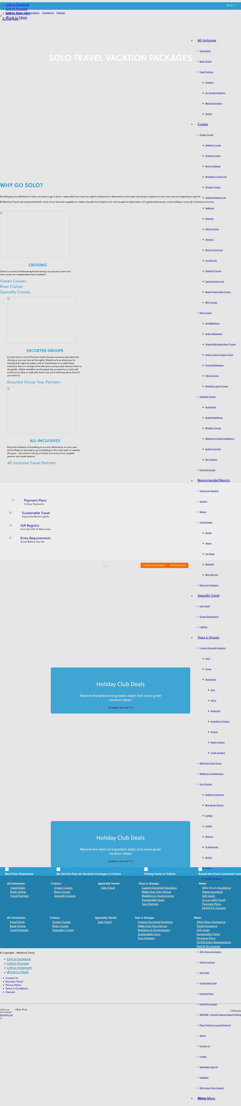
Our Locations (31, 13)
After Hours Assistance (216, 888)
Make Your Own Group (156, 892)
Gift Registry (29, 525)
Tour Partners (150, 904)
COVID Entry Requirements (214, 942)
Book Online (18, 892)
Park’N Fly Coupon (214, 908)
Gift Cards (208, 896)
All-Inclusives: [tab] (16, 917)
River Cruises (11, 286)
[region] (19, 926)
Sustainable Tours (153, 900)
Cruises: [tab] (55, 917)
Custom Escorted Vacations (159, 888)
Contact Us (48, 13)
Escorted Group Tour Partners (33, 382)
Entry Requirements (36, 538)
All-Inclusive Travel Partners (31, 463)
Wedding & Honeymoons (158, 896)
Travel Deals (17, 888)
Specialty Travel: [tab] (106, 917)
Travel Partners (19, 896)
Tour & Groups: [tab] (144, 917)
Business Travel (14, 13)
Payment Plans (35, 500)
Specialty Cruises (15, 292)
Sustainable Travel (36, 512)
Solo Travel (108, 888)
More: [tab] (198, 917)
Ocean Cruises (13, 281)
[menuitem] (14, 13)
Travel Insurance (212, 892)
